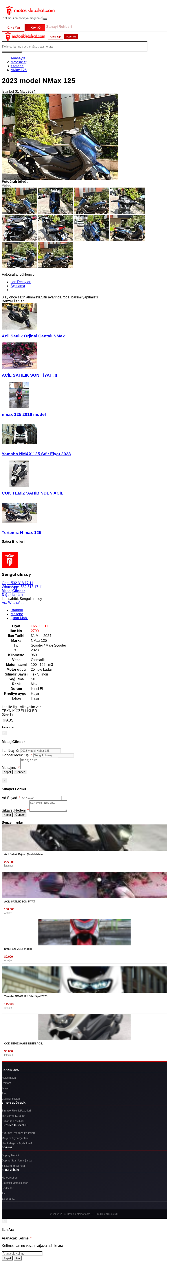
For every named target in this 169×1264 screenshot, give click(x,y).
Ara (4, 603)
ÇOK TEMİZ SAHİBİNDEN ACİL (32, 493)
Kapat (7, 772)
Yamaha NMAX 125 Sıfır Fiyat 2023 (36, 454)
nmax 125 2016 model (24, 414)
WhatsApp (16, 603)
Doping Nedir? (10, 1155)
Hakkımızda (9, 1077)
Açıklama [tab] (18, 286)
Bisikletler (7, 1188)
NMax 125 (19, 70)
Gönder (20, 772)
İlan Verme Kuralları (13, 1115)
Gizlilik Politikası (11, 1098)
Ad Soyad (11, 798)
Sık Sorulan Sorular (13, 1165)
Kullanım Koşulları (13, 1121)
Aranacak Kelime (16, 1238)
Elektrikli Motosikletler (15, 1182)
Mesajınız (11, 767)
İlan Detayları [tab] (21, 282)
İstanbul (17, 610)
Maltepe (17, 614)
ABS (9, 720)
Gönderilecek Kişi (17, 755)
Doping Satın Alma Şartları (17, 1160)
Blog (4, 1093)
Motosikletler (9, 1177)
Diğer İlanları (12, 595)
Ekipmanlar (8, 1198)
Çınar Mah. (19, 618)
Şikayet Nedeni (15, 810)
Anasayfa (18, 58)
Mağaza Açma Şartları (15, 1138)
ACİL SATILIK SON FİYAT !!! (29, 375)
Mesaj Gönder (13, 591)
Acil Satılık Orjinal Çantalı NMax (33, 336)
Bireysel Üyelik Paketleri (16, 1110)
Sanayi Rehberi (59, 26)
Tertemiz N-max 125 (21, 532)
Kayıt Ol (36, 27)
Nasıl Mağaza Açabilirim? (17, 1143)
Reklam (6, 1083)
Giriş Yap (13, 27)
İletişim (6, 1088)
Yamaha (17, 66)
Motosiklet (18, 62)
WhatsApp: (22, 587)
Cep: (17, 583)
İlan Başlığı (10, 750)
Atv (4, 1193)
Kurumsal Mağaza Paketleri (18, 1133)
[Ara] (45, 19)
